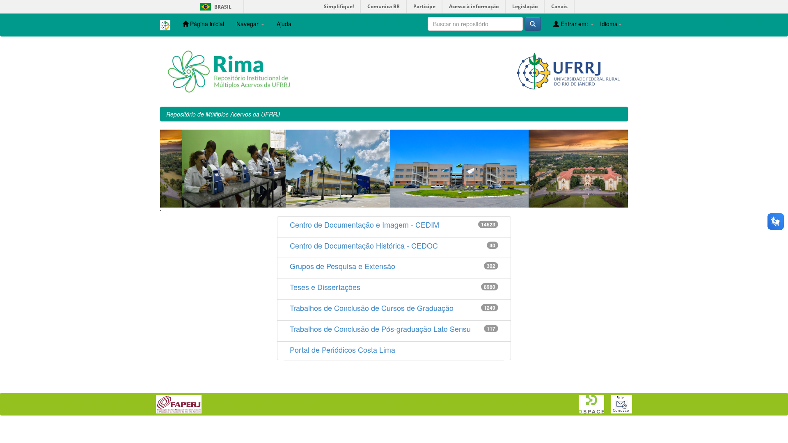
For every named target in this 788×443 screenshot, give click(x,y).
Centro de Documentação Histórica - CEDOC (364, 245)
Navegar (248, 24)
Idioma (609, 24)
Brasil (214, 6)
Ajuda (284, 24)
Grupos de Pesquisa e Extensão (342, 265)
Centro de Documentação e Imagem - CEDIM (364, 224)
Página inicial (206, 24)
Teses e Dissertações (325, 286)
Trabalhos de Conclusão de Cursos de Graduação (372, 307)
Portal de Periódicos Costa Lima (342, 349)
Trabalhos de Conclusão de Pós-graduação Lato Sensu (380, 328)
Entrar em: (574, 24)
